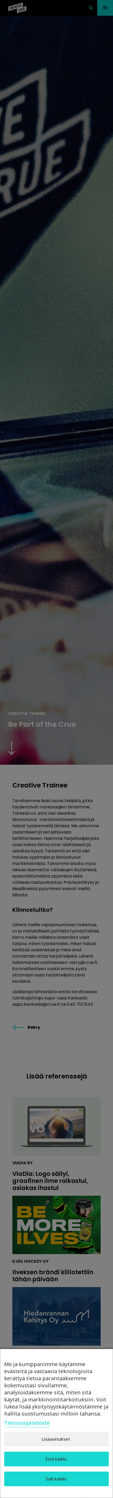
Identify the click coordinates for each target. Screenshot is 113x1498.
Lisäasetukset (56, 1439)
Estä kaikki (55, 1459)
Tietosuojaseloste (27, 1422)
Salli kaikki (56, 1479)
